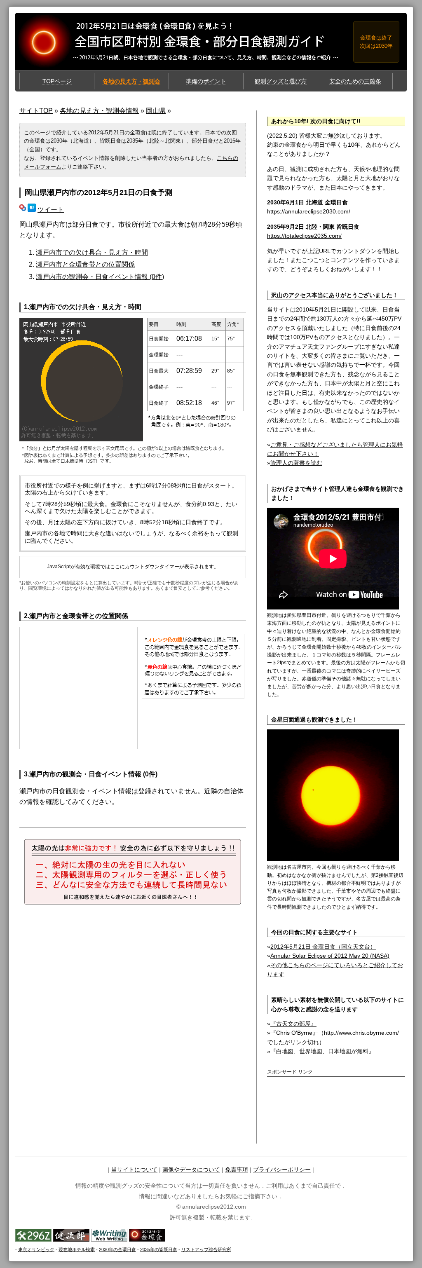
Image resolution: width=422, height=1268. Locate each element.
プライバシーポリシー (282, 1169)
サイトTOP (36, 110)
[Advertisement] (315, 1094)
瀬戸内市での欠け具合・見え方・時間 (92, 252)
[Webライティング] (109, 1239)
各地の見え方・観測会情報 (99, 110)
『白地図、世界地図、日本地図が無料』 (322, 1051)
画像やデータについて (191, 1169)
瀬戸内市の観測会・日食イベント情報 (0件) (100, 276)
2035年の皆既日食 (158, 1249)
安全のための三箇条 (355, 81)
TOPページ (57, 81)
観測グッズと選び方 (281, 81)
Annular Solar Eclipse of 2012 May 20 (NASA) (329, 955)
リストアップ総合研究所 (206, 1249)
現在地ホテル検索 (77, 1249)
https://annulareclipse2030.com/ (308, 211)
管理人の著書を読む (296, 462)
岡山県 (156, 110)
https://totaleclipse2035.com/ (304, 235)
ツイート (51, 209)
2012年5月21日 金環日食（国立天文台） (323, 946)
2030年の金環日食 (117, 1249)
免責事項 (236, 1169)
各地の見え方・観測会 (131, 81)
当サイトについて (134, 1169)
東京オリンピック (36, 1249)
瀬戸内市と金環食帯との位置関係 (85, 264)
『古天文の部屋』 (293, 1023)
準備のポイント (206, 81)
